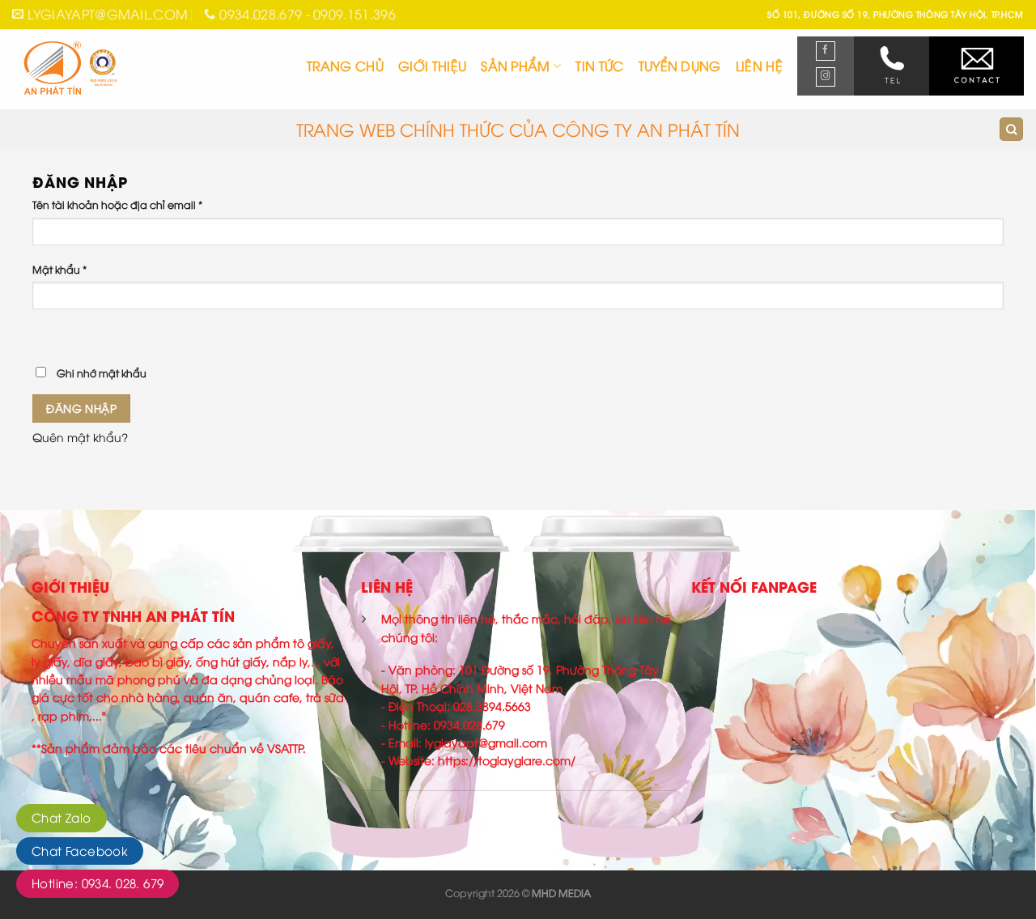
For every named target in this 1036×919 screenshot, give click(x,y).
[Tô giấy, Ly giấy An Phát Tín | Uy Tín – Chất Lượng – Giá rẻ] (106, 69)
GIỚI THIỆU (432, 65)
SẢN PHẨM (515, 65)
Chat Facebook (80, 850)
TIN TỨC (599, 65)
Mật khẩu (59, 269)
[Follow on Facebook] (825, 51)
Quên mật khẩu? (80, 437)
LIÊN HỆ (759, 65)
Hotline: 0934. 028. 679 (97, 882)
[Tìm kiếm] (1011, 129)
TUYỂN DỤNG (680, 65)
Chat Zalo (61, 817)
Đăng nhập (81, 407)
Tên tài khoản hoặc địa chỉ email (117, 204)
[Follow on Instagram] (825, 77)
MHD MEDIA (561, 893)
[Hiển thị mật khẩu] (46, 334)
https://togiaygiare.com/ (506, 760)
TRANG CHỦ (345, 65)
